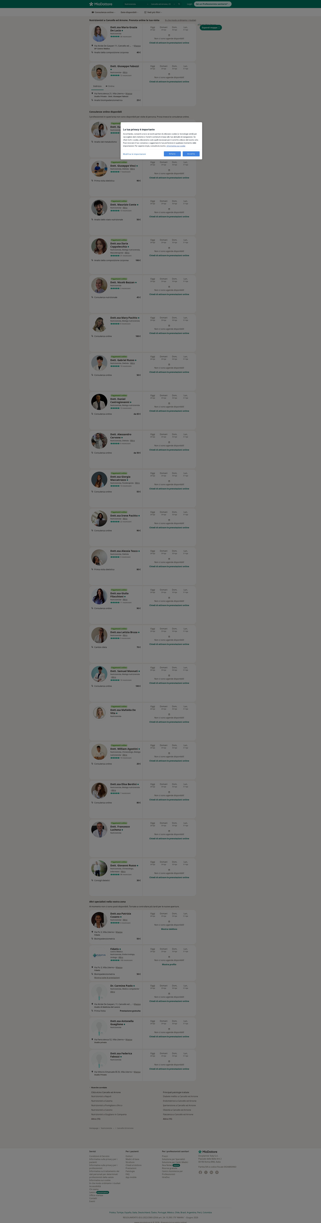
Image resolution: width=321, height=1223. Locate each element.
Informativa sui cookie (175, 146)
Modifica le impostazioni (134, 154)
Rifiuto (172, 154)
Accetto (191, 154)
